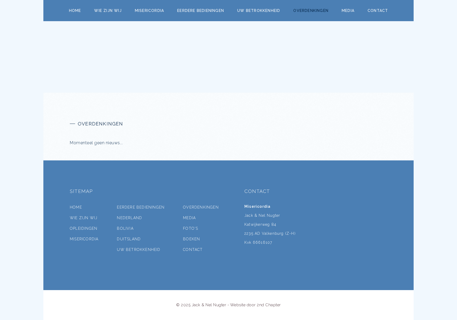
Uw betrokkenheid (258, 10)
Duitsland (129, 239)
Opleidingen (83, 228)
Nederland (129, 218)
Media (348, 10)
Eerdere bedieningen (200, 10)
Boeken (191, 239)
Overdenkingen (310, 10)
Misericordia (149, 10)
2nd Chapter (269, 305)
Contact (378, 10)
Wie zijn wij (107, 10)
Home (75, 10)
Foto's (190, 228)
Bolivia (125, 228)
